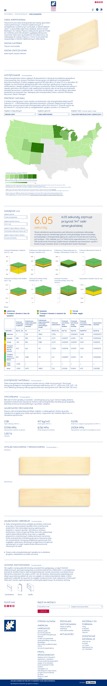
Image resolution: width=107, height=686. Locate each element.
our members (87, 649)
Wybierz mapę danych (13, 111)
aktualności (67, 634)
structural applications (46, 648)
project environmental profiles (46, 674)
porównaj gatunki (44, 633)
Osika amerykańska (35, 14)
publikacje (86, 630)
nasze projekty (65, 627)
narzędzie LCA (43, 669)
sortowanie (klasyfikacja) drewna (47, 636)
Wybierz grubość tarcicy (11, 221)
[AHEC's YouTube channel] (95, 2)
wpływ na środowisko (45, 663)
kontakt (85, 643)
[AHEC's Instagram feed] (98, 2)
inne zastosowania (66, 630)
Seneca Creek (43, 676)
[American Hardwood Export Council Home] (53, 6)
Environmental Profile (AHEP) (46, 666)
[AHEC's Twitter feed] (5, 606)
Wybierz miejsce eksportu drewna (14, 228)
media (40, 678)
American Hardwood (21, 14)
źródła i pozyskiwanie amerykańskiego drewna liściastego (47, 640)
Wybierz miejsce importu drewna (14, 235)
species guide (42, 631)
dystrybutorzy (87, 647)
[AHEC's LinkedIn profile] (102, 2)
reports (85, 632)
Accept (82, 682)
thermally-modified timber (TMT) (47, 645)
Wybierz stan (83, 111)
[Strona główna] (10, 625)
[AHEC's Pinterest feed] (100, 2)
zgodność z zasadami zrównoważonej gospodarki (48, 660)
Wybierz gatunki (44, 111)
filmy (84, 627)
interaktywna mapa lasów (47, 671)
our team (85, 645)
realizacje (63, 628)
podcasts (85, 628)
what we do (86, 641)
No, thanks (91, 682)
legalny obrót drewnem (46, 657)
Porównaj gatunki (27, 75)
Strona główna (8, 14)
